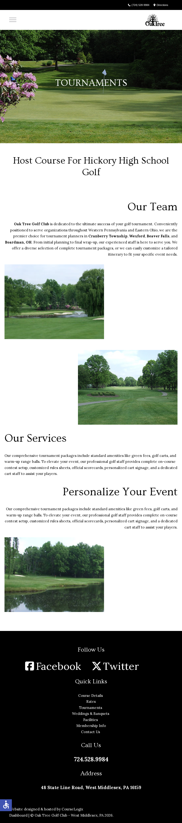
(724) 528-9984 (140, 5)
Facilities (91, 719)
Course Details (91, 695)
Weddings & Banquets (91, 713)
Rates (91, 701)
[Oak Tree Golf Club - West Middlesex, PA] (155, 20)
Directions (162, 5)
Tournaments (91, 707)
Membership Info (91, 725)
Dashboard (18, 815)
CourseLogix (72, 809)
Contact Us (91, 732)
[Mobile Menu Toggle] (12, 19)
